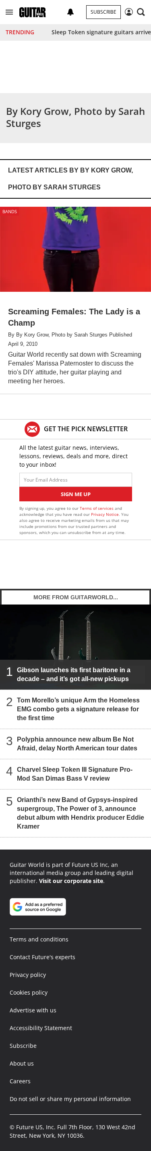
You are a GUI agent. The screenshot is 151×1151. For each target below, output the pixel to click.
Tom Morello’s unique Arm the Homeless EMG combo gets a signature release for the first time (78, 709)
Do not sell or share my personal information (70, 1099)
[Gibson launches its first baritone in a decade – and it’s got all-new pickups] (75, 647)
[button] (9, 12)
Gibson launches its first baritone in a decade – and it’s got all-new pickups (73, 674)
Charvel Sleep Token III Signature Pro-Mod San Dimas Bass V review (74, 774)
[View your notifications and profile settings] (70, 12)
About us (22, 1063)
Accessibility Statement (41, 1028)
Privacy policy (28, 975)
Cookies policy (29, 992)
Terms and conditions (39, 939)
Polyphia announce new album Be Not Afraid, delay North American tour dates (77, 744)
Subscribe (103, 11)
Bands (9, 211)
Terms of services (97, 508)
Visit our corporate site (71, 881)
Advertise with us (33, 1010)
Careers (20, 1081)
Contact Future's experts (42, 957)
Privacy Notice (105, 514)
